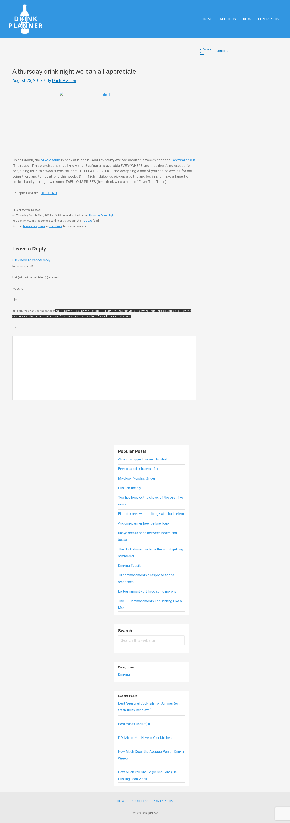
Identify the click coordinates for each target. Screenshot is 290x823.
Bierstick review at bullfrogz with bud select (151, 514)
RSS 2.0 (87, 220)
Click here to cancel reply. (31, 260)
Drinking (124, 674)
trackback (55, 226)
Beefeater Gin (183, 160)
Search (125, 630)
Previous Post (205, 50)
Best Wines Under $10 (134, 724)
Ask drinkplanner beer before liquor (144, 523)
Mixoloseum (50, 160)
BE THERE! (49, 193)
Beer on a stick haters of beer (140, 469)
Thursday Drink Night (102, 215)
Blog (247, 19)
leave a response (34, 226)
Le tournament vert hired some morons (147, 591)
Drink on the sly (129, 488)
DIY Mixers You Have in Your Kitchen (145, 738)
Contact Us (268, 19)
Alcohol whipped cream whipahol (142, 459)
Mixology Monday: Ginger (136, 478)
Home (208, 19)
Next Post (222, 51)
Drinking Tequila (129, 566)
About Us (228, 19)
